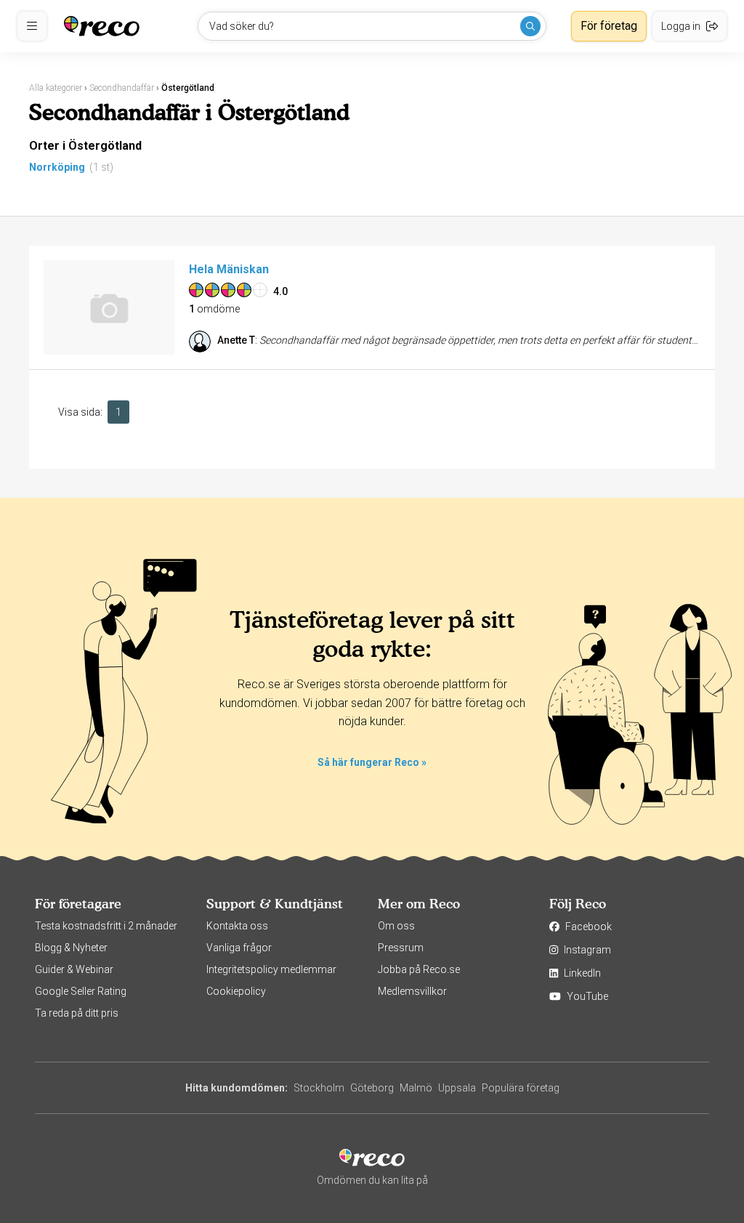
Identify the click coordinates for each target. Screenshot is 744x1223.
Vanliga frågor (239, 947)
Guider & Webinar (74, 969)
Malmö (416, 1088)
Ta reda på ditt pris (76, 1013)
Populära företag (520, 1088)
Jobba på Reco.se (419, 969)
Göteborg (372, 1088)
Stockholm (319, 1088)
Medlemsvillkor (412, 991)
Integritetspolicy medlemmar (271, 969)
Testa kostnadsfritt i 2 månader (106, 926)
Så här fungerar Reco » (372, 762)
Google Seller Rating (80, 991)
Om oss (396, 926)
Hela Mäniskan (229, 269)
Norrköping (57, 167)
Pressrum (401, 947)
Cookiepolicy (236, 991)
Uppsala (457, 1088)
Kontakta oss (237, 926)
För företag (609, 26)
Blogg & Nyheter (71, 947)
